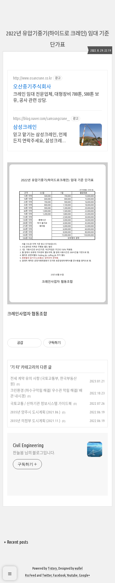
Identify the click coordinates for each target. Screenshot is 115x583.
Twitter (47, 575)
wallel (79, 568)
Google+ (84, 575)
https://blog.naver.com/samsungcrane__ (41, 118)
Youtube (72, 575)
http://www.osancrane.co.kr (32, 78)
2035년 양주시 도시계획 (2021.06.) (35, 412)
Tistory (52, 568)
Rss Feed (30, 575)
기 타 (15, 367)
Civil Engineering (28, 445)
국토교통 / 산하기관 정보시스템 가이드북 (41, 403)
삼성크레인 (25, 127)
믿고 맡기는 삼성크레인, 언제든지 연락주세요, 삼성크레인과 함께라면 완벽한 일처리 (40, 138)
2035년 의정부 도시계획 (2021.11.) (35, 421)
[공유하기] (28, 343)
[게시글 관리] (35, 343)
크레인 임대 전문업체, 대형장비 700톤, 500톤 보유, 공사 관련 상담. (56, 97)
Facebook (59, 575)
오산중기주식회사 (32, 86)
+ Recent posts (16, 542)
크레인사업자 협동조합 (27, 313)
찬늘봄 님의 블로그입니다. (34, 452)
